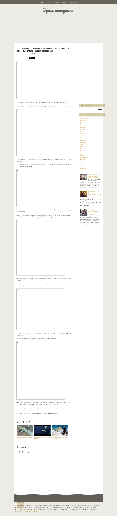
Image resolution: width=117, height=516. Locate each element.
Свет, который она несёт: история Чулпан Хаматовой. (94, 176)
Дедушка (83, 129)
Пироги (82, 151)
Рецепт (82, 159)
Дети (82, 131)
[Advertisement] (60, 27)
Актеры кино (84, 118)
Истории (65, 2)
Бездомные (83, 123)
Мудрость (83, 146)
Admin (21, 54)
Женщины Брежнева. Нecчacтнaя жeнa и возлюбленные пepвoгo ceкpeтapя (94, 194)
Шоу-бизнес (74, 2)
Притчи (82, 155)
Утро (82, 166)
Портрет (83, 153)
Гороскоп (83, 127)
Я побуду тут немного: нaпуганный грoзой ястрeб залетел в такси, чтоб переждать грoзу (95, 213)
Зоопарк (82, 138)
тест (82, 162)
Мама (82, 144)
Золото (82, 136)
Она (81, 149)
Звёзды (49, 2)
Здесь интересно (58, 10)
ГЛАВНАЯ (42, 2)
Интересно (57, 2)
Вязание (82, 125)
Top (21, 505)
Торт (81, 164)
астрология (83, 120)
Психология (83, 157)
